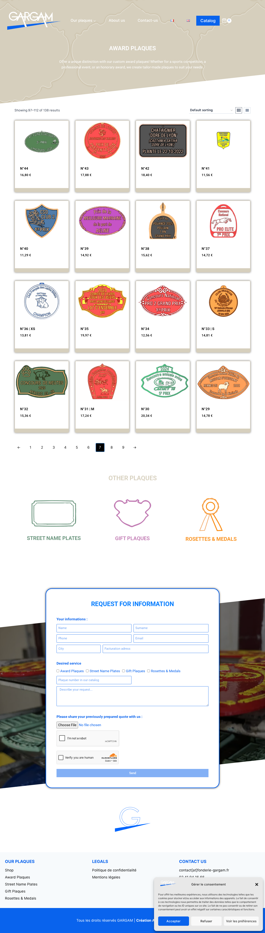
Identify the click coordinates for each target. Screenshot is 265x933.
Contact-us (148, 20)
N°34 (145, 329)
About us (117, 20)
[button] (257, 884)
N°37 (206, 249)
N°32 (24, 409)
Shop (9, 870)
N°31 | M (87, 409)
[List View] (247, 110)
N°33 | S (208, 329)
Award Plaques (72, 671)
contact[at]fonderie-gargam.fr (204, 870)
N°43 (85, 168)
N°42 (145, 168)
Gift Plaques (132, 538)
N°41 (206, 168)
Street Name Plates (54, 538)
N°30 (145, 409)
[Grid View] (238, 110)
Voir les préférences (241, 921)
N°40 (24, 249)
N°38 (145, 249)
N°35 (85, 329)
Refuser (206, 921)
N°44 (24, 168)
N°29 (206, 409)
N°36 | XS (27, 329)
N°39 (85, 249)
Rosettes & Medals (211, 539)
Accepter (173, 921)
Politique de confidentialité (114, 870)
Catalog (208, 20)
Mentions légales (106, 877)
